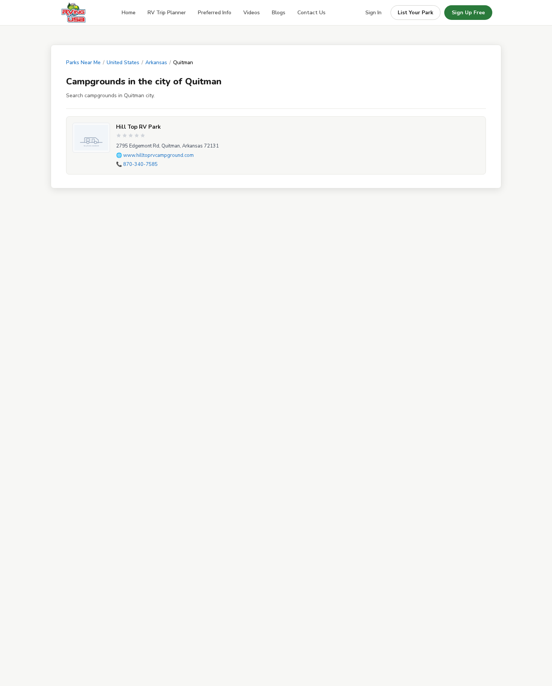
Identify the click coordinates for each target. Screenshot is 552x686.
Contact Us (311, 12)
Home (129, 12)
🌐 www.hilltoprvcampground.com (155, 155)
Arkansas (156, 62)
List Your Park (415, 12)
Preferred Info (214, 12)
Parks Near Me (83, 62)
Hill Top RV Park (138, 127)
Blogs (278, 12)
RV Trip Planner (167, 12)
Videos (251, 12)
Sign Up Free (468, 12)
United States (123, 62)
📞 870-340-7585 (137, 164)
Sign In (373, 12)
